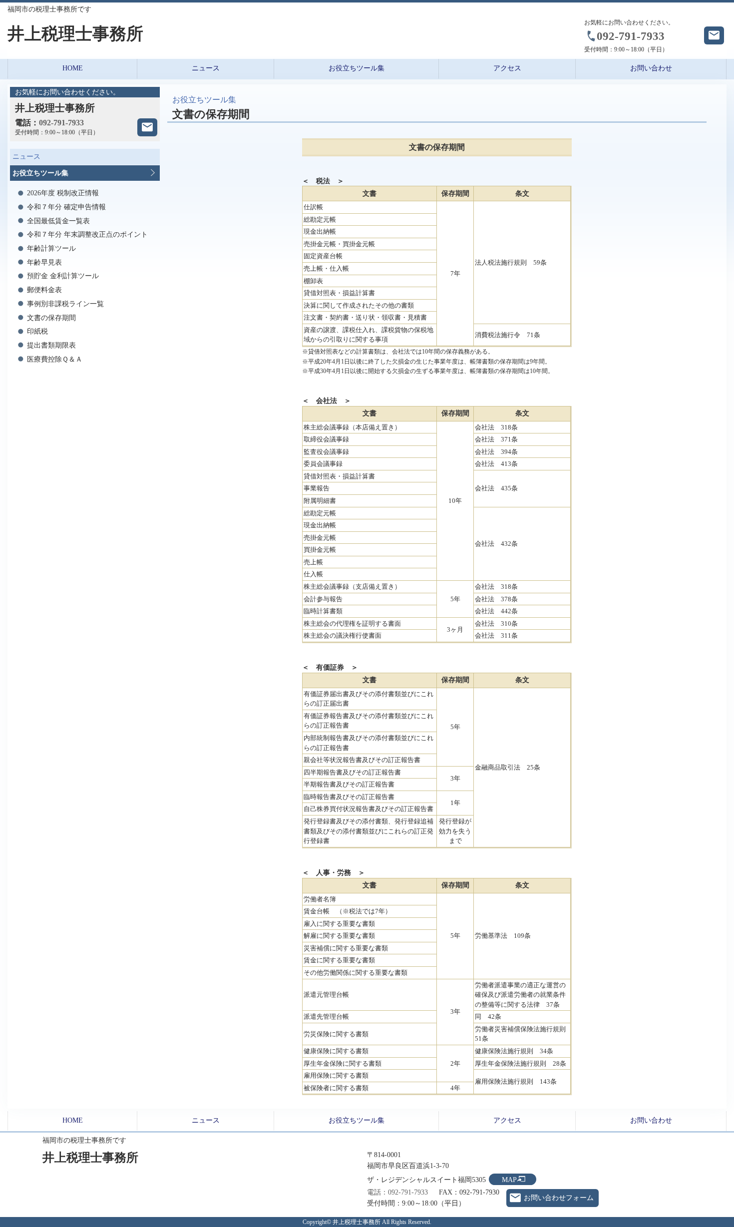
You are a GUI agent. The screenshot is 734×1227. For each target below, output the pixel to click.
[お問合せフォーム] (147, 127)
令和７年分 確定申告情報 (66, 207)
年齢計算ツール (51, 248)
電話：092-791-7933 (397, 1192)
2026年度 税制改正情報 (63, 193)
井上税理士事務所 (75, 33)
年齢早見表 (44, 262)
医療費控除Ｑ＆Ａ (54, 359)
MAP (509, 1180)
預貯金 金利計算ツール (63, 276)
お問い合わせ (651, 68)
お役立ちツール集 (356, 68)
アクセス (507, 68)
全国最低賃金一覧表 (58, 221)
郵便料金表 (44, 290)
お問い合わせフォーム (559, 1198)
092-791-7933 (631, 35)
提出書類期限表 (51, 345)
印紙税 (37, 331)
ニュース (206, 68)
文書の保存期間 (51, 318)
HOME (72, 68)
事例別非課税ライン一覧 (65, 304)
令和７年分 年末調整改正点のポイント (87, 234)
